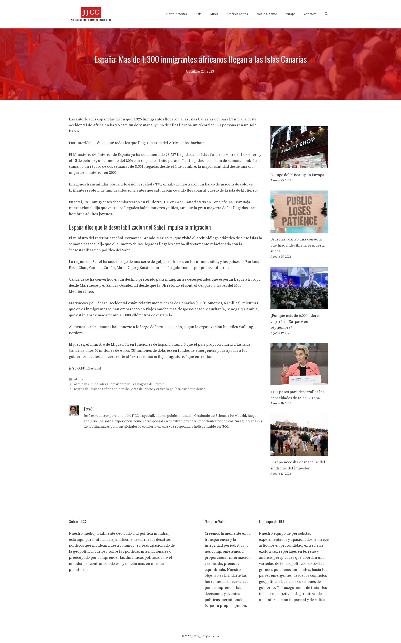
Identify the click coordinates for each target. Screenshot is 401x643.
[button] (326, 14)
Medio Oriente (266, 14)
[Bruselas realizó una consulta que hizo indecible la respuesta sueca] (299, 229)
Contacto (310, 14)
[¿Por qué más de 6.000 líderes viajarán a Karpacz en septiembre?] (299, 305)
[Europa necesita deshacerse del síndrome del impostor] (299, 452)
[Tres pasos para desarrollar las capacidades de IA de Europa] (299, 382)
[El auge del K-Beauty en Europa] (299, 165)
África (214, 14)
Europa (290, 14)
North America (176, 14)
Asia (198, 14)
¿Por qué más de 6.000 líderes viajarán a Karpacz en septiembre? (295, 321)
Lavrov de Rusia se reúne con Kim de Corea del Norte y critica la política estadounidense (139, 389)
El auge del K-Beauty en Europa (297, 175)
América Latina (237, 14)
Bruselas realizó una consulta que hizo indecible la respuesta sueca (297, 245)
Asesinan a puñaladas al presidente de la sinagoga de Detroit (119, 384)
